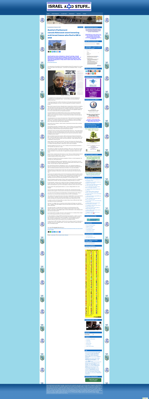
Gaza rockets (91, 358)
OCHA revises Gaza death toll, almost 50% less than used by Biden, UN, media (93, 185)
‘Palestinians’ (71, 13)
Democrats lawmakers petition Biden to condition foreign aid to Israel (92, 208)
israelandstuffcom (51, 27)
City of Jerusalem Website (90, 225)
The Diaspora (88, 344)
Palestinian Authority (90, 368)
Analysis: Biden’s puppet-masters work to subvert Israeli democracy (92, 210)
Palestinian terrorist (91, 370)
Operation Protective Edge (93, 366)
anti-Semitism (95, 354)
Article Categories (55, 13)
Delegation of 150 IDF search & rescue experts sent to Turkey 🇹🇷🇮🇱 (92, 213)
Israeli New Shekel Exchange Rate (93, 220)
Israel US (87, 364)
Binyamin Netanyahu (94, 356)
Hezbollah (93, 359)
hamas (87, 359)
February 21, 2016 (57, 27)
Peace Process (96, 370)
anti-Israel (87, 352)
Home (48, 13)
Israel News (88, 340)
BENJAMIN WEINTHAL (53, 62)
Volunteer (79, 13)
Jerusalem (94, 364)
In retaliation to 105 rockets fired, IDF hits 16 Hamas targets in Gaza (92, 206)
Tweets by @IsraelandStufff (90, 243)
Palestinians (92, 369)
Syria (90, 371)
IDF (89, 361)
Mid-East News (88, 343)
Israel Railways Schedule (90, 229)
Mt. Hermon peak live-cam (90, 237)
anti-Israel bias (92, 352)
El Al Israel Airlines (89, 228)
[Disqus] (65, 252)
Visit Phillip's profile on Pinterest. (90, 247)
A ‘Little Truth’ (64, 13)
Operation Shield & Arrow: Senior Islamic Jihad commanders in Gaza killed (92, 203)
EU (100, 356)
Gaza (87, 358)
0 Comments (80, 27)
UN (88, 372)
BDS (92, 355)
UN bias (91, 372)
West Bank (94, 372)
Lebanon (92, 365)
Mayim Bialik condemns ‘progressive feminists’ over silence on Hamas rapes (92, 192)
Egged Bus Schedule (89, 226)
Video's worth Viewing (90, 346)
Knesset (89, 365)
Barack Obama (88, 355)
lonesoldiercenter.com (93, 172)
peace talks (87, 371)
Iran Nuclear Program (96, 361)
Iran (92, 361)
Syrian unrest (94, 371)
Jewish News (88, 341)
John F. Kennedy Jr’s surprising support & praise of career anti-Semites (93, 199)
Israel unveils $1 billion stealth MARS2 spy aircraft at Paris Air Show (93, 196)
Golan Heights (97, 358)
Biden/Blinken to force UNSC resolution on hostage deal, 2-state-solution (93, 182)
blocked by (93, 380)
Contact (84, 13)
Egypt (98, 356)
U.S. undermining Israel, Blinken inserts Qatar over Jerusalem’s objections (92, 187)
